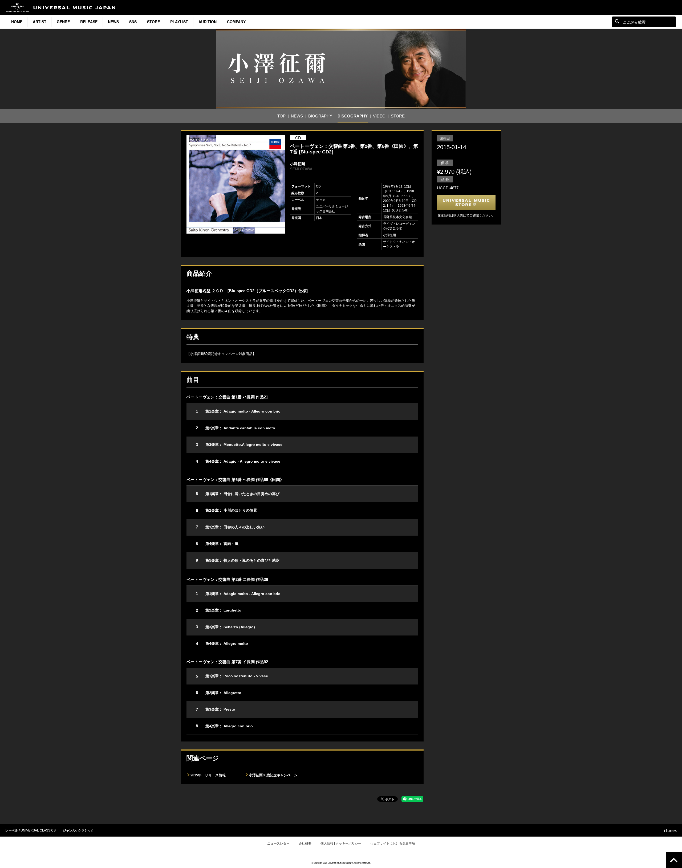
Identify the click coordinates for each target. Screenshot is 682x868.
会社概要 (305, 843)
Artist (39, 21)
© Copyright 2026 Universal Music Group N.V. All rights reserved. (341, 862)
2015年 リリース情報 (208, 775)
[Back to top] (674, 860)
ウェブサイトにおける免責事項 (392, 843)
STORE (153, 21)
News (113, 21)
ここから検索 (617, 21)
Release (89, 21)
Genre (63, 21)
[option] (235, 184)
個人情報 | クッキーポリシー (340, 843)
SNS (133, 21)
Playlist (179, 21)
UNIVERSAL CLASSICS (38, 830)
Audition (207, 21)
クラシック (86, 830)
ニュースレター (278, 843)
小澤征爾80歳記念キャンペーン (273, 775)
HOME (16, 21)
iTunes (670, 830)
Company (236, 21)
